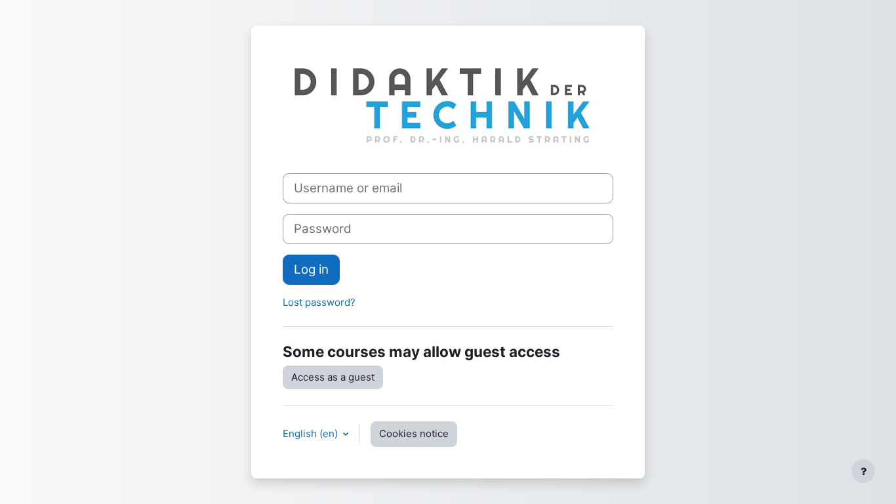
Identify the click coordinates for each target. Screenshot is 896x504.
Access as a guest (333, 377)
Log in (311, 269)
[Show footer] (863, 471)
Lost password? (319, 302)
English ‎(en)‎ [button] (311, 433)
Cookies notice (414, 433)
